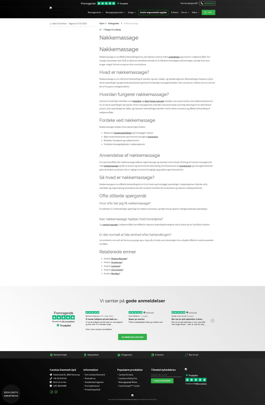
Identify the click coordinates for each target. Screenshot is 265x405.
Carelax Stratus (126, 374)
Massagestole (94, 12)
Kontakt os (90, 378)
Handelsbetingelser (94, 382)
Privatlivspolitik (92, 389)
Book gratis (11, 394)
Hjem (101, 23)
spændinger (174, 56)
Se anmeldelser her (132, 337)
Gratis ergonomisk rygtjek (153, 12)
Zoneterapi (116, 262)
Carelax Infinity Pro (128, 378)
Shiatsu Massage (119, 258)
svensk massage (110, 224)
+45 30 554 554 (60, 378)
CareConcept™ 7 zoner (129, 385)
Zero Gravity (117, 269)
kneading (137, 101)
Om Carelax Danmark (95, 374)
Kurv (210, 12)
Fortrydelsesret (92, 385)
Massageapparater (114, 12)
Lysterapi (115, 266)
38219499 (62, 385)
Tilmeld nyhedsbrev (162, 381)
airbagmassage (111, 165)
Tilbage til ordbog (112, 29)
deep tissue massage (154, 101)
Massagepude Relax (128, 382)
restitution (153, 136)
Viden (194, 12)
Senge (131, 12)
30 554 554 (209, 3)
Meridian (115, 273)
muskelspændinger (123, 132)
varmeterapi (185, 165)
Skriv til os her (59, 382)
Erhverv (174, 12)
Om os (184, 12)
